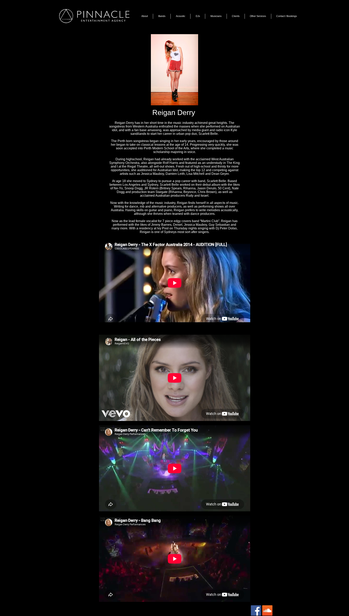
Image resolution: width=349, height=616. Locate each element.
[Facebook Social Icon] (256, 610)
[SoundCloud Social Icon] (267, 610)
